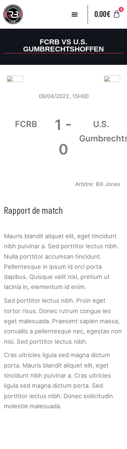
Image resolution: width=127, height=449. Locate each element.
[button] (74, 14)
